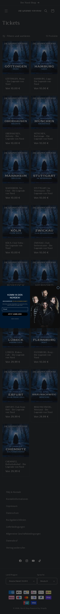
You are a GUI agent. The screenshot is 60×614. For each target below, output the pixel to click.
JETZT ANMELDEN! (15, 314)
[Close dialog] (58, 288)
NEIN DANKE (15, 318)
